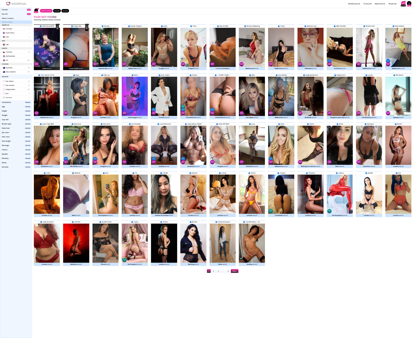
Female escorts (354, 4)
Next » (235, 271)
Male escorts (380, 4)
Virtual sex (392, 4)
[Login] (409, 4)
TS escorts (367, 4)
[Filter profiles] (36, 11)
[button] (16, 81)
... (223, 271)
